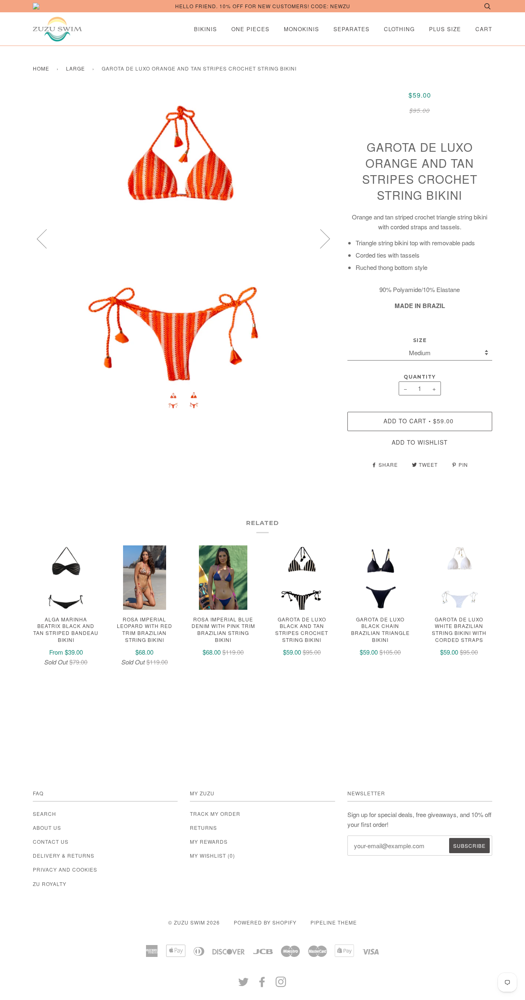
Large (75, 68)
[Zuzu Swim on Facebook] (262, 983)
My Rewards (209, 841)
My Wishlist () (212, 855)
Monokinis (301, 29)
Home (41, 68)
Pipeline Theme (333, 922)
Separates (351, 29)
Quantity (420, 377)
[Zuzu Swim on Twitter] (243, 983)
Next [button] (320, 238)
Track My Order (215, 813)
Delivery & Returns (63, 855)
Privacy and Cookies (65, 869)
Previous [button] (47, 238)
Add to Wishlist (420, 442)
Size (420, 340)
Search (44, 813)
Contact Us (50, 841)
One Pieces (250, 29)
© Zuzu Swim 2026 (194, 922)
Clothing (399, 29)
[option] (184, 238)
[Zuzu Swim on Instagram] (281, 983)
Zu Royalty (49, 883)
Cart (483, 29)
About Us (47, 827)
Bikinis (205, 29)
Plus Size (445, 29)
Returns (203, 827)
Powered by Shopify (265, 922)
